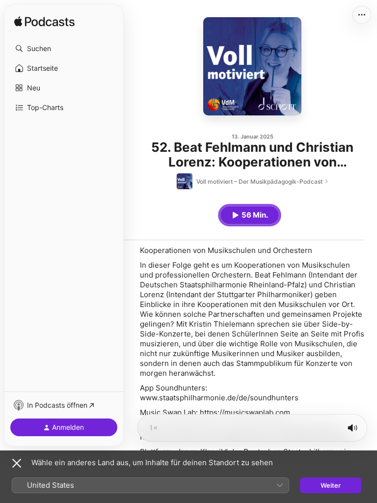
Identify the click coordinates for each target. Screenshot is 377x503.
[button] (64, 48)
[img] (44, 22)
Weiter (331, 485)
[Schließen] (16, 463)
